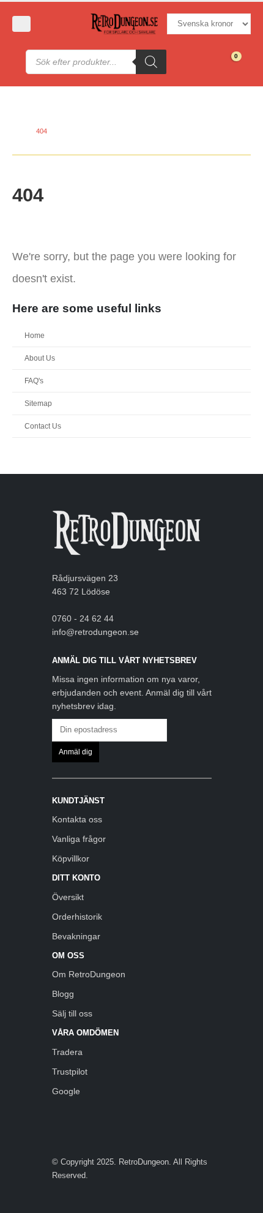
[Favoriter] (202, 62)
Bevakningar (76, 936)
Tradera (67, 1052)
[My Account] (52, 24)
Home (34, 335)
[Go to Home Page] (15, 131)
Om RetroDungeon (88, 974)
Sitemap (38, 403)
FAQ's (33, 381)
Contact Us (42, 426)
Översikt (68, 897)
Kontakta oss (77, 819)
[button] (21, 24)
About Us (39, 358)
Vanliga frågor (79, 839)
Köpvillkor (70, 858)
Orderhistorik (77, 917)
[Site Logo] (124, 24)
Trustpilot (69, 1071)
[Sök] (151, 62)
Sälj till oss (72, 1013)
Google (66, 1091)
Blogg (63, 994)
